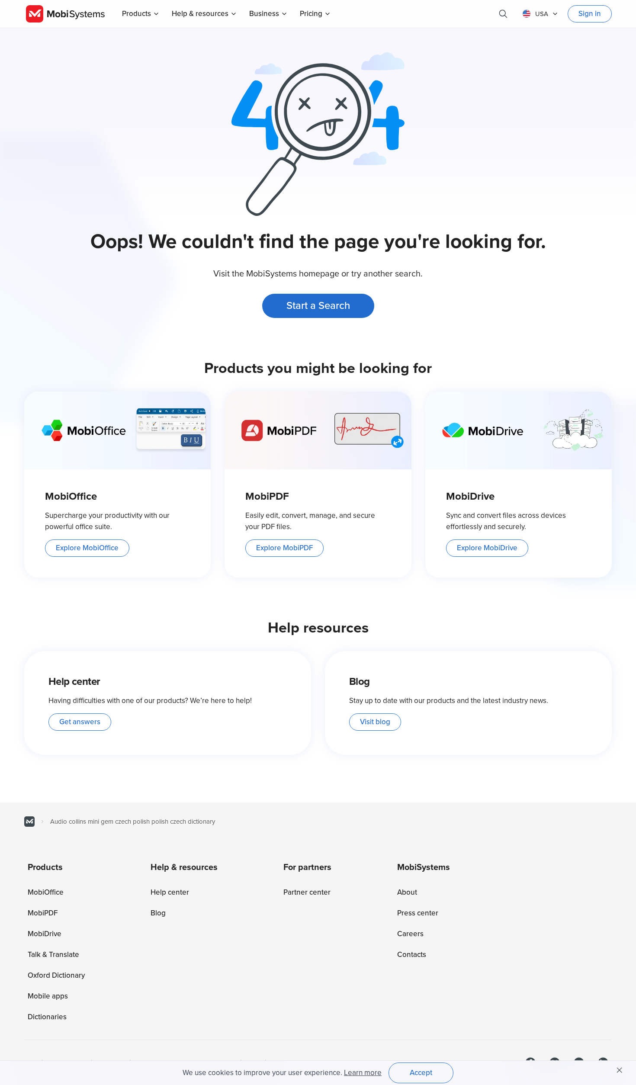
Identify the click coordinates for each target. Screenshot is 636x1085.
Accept (421, 1072)
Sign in (589, 13)
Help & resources (200, 13)
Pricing (311, 13)
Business (264, 13)
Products (136, 13)
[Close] (620, 1070)
